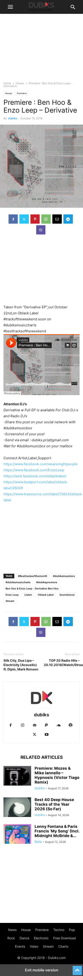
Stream (10, 601)
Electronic (41, 938)
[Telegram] (68, 219)
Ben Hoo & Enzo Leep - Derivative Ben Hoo (32, 588)
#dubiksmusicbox (64, 576)
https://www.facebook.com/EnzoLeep (33, 470)
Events (20, 946)
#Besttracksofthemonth (32, 576)
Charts (63, 946)
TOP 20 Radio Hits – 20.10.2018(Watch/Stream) (62, 662)
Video (34, 946)
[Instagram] (22, 725)
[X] (24, 219)
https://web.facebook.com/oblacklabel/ (34, 476)
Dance (24, 938)
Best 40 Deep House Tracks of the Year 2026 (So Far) (54, 804)
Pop (72, 930)
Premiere (22, 93)
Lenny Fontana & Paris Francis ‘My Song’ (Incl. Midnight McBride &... (57, 831)
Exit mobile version (41, 970)
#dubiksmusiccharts (18, 582)
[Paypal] (46, 725)
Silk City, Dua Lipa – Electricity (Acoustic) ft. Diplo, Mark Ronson (20, 664)
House (20, 83)
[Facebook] (13, 219)
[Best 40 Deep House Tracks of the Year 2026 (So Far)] (17, 807)
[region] (41, 272)
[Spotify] (70, 725)
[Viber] (40, 229)
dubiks (12, 118)
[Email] (57, 219)
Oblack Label (46, 594)
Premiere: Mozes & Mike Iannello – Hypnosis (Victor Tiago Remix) (57, 775)
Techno (58, 930)
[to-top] (77, 968)
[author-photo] (41, 708)
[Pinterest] (35, 219)
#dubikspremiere (46, 582)
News (12, 930)
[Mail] (34, 725)
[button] (10, 7)
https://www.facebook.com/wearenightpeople (40, 464)
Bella (38, 842)
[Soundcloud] (58, 725)
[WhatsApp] (46, 219)
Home (7, 83)
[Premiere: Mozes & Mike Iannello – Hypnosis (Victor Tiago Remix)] (17, 776)
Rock (11, 938)
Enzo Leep (12, 594)
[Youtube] (46, 735)
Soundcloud (66, 594)
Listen (28, 594)
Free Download (64, 938)
